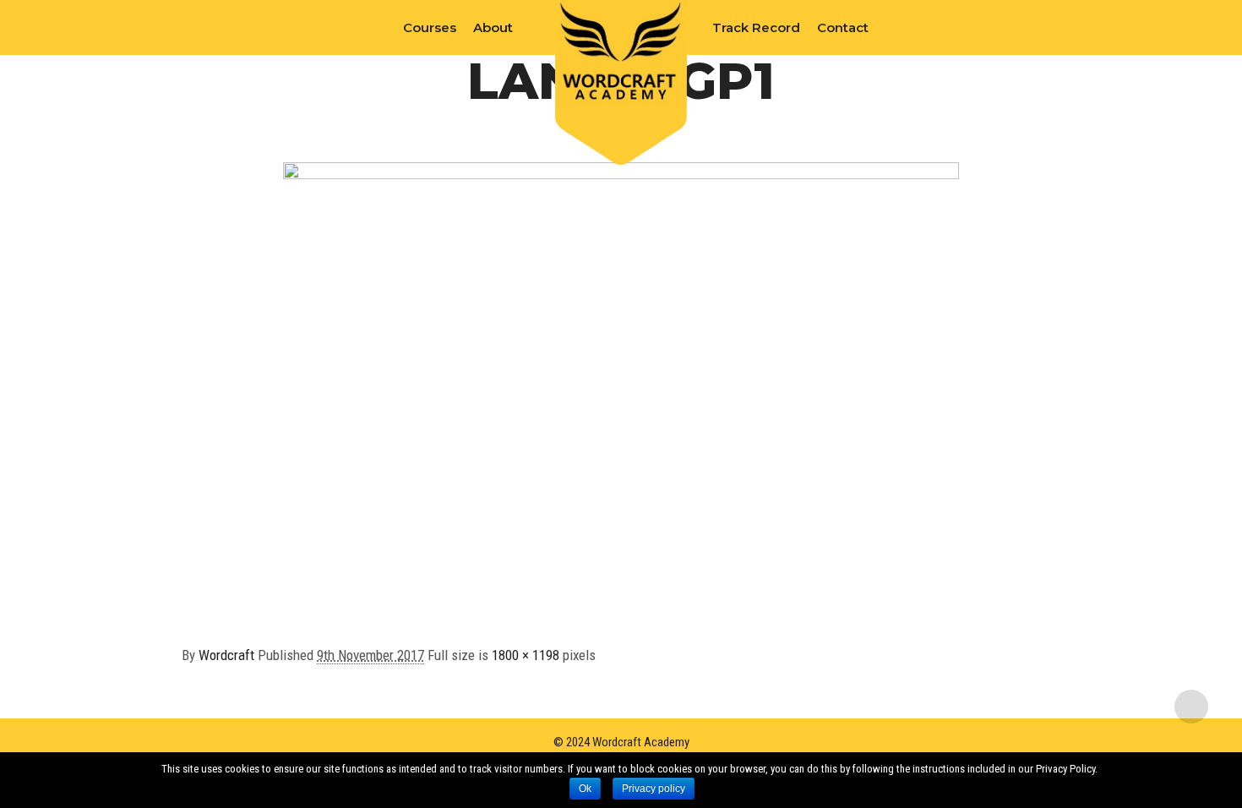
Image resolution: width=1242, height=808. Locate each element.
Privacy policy (653, 788)
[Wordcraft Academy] (621, 53)
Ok (585, 788)
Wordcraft (226, 655)
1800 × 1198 (525, 655)
